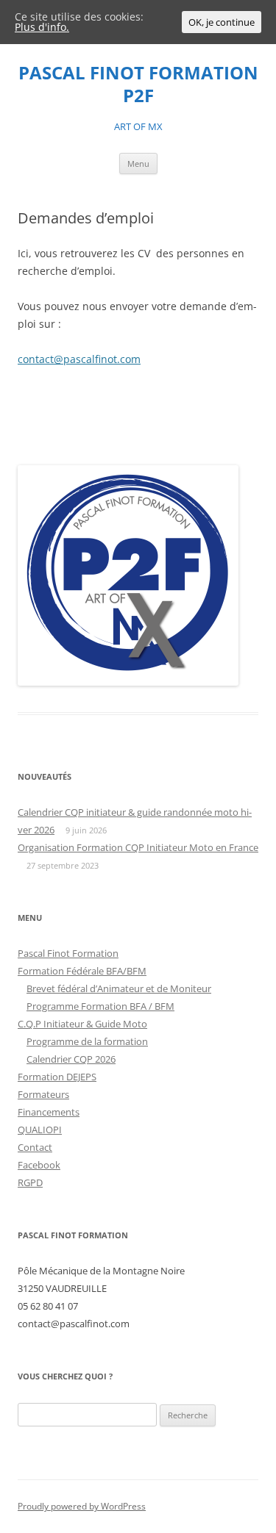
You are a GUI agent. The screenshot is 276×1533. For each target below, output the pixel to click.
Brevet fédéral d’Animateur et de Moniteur (118, 988)
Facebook (39, 1164)
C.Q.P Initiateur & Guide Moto (82, 1023)
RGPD (30, 1182)
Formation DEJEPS (57, 1076)
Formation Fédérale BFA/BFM (82, 970)
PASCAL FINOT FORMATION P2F (138, 84)
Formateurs (43, 1094)
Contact (35, 1147)
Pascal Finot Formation (68, 953)
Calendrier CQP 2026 (71, 1059)
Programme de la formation (87, 1041)
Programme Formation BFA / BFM (100, 1006)
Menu (138, 163)
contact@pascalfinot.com (79, 359)
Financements (48, 1112)
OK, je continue (221, 22)
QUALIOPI (40, 1129)
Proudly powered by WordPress (82, 1506)
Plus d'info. (42, 27)
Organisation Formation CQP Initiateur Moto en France (138, 847)
